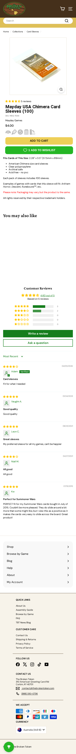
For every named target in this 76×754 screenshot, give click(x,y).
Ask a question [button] (38, 343)
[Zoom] (61, 89)
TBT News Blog (23, 622)
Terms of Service (24, 647)
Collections (18, 31)
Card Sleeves (33, 31)
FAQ (18, 618)
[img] (10, 366)
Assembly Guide (24, 609)
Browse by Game (25, 614)
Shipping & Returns (26, 639)
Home (6, 31)
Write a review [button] (38, 334)
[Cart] (62, 8)
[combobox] (38, 21)
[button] (13, 101)
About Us (20, 605)
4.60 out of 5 (47, 295)
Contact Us (22, 635)
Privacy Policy (23, 643)
